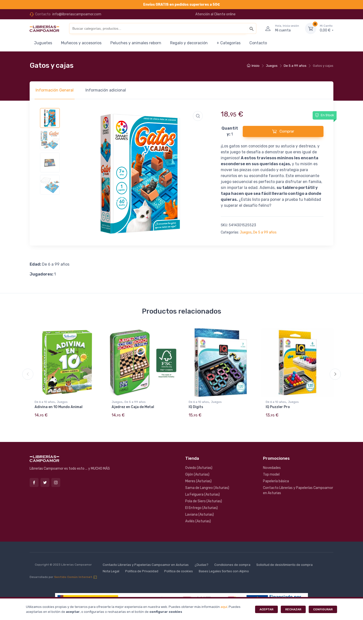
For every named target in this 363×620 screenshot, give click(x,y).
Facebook (34, 482)
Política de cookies (178, 571)
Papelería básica (276, 481)
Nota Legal (111, 571)
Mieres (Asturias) (198, 481)
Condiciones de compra (232, 565)
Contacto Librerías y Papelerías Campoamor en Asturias (298, 490)
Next (335, 374)
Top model (271, 474)
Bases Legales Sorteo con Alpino (224, 571)
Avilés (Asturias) (198, 521)
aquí (224, 607)
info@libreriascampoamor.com (76, 14)
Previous (27, 374)
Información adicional (105, 90)
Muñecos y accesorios (81, 43)
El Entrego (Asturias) (201, 508)
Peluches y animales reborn (135, 43)
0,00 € (326, 28)
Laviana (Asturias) (199, 514)
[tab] (55, 90)
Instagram (55, 482)
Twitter (44, 482)
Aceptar (266, 609)
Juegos (272, 66)
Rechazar (293, 609)
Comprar (286, 131)
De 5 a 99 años (295, 66)
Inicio (256, 66)
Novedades (272, 468)
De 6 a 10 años (45, 402)
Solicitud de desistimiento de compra (284, 565)
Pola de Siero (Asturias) (203, 501)
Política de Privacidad (141, 571)
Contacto (258, 43)
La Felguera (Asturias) (202, 494)
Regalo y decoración (189, 43)
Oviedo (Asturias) (198, 468)
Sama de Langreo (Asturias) (207, 488)
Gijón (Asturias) (197, 474)
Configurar (323, 609)
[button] (198, 116)
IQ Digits (196, 407)
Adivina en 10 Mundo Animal (58, 407)
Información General (55, 90)
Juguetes (43, 43)
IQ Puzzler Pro (278, 407)
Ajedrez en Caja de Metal (133, 407)
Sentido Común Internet (73, 577)
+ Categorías (229, 43)
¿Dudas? (201, 565)
